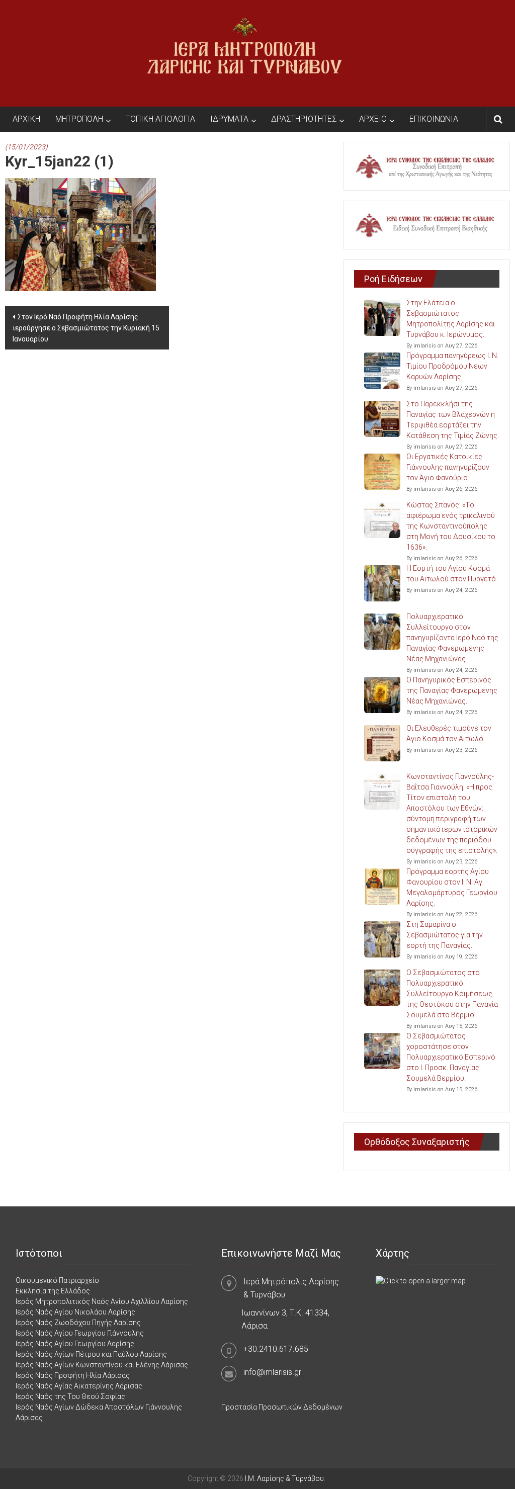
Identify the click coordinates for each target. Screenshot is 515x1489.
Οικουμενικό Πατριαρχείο (57, 1280)
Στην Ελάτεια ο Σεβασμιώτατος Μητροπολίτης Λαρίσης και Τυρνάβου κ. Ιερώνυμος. (450, 318)
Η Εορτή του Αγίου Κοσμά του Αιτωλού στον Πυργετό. (451, 573)
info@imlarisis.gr (272, 1372)
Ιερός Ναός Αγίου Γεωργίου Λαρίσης (75, 1344)
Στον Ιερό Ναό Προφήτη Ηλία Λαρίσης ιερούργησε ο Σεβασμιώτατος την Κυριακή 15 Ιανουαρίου (86, 328)
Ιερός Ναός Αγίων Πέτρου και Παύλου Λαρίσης (91, 1354)
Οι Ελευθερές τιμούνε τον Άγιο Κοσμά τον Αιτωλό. (448, 733)
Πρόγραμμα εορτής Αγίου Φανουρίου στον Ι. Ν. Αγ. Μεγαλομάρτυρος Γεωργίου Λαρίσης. (451, 887)
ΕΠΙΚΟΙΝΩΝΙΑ (433, 119)
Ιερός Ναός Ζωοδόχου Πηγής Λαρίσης (78, 1323)
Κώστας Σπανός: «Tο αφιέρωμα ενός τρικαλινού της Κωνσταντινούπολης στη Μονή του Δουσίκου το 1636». (450, 526)
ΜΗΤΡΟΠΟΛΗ (79, 119)
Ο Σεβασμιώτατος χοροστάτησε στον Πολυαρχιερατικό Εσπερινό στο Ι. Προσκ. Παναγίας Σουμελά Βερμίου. (450, 1057)
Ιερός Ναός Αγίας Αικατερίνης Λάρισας (79, 1386)
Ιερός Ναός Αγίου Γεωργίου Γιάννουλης (80, 1333)
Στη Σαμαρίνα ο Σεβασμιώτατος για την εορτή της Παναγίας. (444, 934)
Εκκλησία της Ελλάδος (53, 1291)
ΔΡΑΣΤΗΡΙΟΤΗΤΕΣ (303, 119)
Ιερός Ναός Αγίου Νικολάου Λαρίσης (75, 1312)
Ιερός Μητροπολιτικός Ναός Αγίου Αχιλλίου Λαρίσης (102, 1301)
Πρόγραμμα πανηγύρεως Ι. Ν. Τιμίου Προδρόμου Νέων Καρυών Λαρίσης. (452, 366)
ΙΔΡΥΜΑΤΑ (229, 119)
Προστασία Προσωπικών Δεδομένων (281, 1407)
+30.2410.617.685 (275, 1349)
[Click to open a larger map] (421, 1280)
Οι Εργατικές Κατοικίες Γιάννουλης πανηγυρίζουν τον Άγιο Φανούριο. (447, 467)
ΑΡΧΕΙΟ (373, 119)
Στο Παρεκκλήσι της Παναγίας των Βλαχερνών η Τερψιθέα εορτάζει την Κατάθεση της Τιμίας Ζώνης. (452, 420)
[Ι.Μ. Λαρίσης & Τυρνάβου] (244, 53)
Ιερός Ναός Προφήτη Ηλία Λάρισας (73, 1375)
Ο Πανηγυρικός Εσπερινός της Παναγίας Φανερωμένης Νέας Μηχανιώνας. (451, 690)
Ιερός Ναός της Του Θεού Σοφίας (70, 1396)
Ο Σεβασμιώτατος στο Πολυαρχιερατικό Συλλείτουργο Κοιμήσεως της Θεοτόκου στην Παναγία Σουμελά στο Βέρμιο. (452, 994)
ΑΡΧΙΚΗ (26, 119)
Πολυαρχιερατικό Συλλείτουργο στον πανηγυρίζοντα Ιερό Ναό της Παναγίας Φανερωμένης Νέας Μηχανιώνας (452, 637)
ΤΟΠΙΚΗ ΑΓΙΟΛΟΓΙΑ (160, 119)
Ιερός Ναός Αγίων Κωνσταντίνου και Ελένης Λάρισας (102, 1365)
